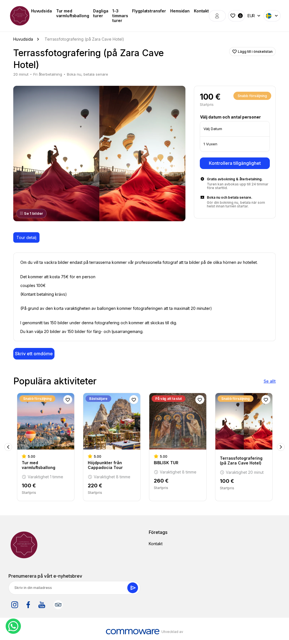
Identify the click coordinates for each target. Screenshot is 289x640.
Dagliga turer (100, 13)
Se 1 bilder (33, 213)
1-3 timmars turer (120, 15)
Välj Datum (212, 128)
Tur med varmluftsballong (72, 13)
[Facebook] (28, 604)
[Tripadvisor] (58, 604)
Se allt (270, 381)
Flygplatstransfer (149, 10)
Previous (8, 447)
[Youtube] (41, 604)
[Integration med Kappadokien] (19, 16)
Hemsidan (180, 10)
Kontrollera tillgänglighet (235, 163)
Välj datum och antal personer (230, 117)
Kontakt (201, 10)
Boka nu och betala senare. (229, 197)
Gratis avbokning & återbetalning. (235, 179)
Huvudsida (41, 10)
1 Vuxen (210, 144)
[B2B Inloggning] (217, 15)
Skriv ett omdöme (34, 353)
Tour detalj (26, 237)
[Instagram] (14, 604)
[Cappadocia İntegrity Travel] (24, 544)
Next (281, 447)
